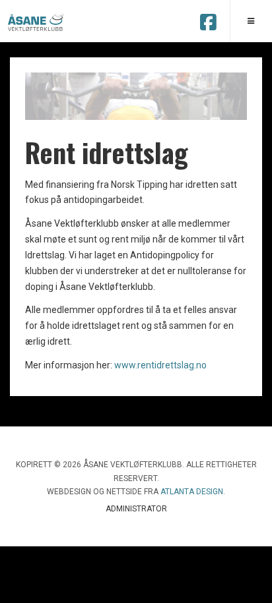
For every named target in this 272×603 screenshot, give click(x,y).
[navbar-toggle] (251, 21)
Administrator (136, 508)
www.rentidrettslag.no (160, 365)
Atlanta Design (191, 491)
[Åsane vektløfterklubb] (36, 21)
